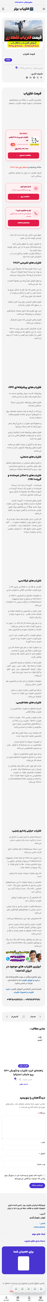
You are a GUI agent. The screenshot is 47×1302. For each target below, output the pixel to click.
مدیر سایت (38, 68)
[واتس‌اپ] (34, 1288)
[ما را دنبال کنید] (23, 192)
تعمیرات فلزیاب (20, 992)
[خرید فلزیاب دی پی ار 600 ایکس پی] (23, 145)
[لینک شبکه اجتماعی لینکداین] (30, 78)
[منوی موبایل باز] (43, 8)
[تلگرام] (28, 1288)
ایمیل (42, 1153)
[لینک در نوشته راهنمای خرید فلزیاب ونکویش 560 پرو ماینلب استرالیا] (23, 1049)
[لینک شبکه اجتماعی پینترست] (34, 78)
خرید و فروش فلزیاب (29, 980)
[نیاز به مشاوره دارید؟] (23, 217)
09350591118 (39, 1227)
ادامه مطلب (23, 1084)
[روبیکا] (16, 1288)
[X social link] (38, 78)
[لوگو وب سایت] (24, 9)
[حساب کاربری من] (3, 8)
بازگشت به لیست (23, 1016)
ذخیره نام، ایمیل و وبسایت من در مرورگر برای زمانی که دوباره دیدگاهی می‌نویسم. (24, 1177)
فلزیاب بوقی (23, 1066)
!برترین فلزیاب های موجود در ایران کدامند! (23, 968)
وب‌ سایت (41, 1164)
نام (43, 1142)
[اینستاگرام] (22, 1288)
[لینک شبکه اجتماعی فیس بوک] (41, 78)
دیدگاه (41, 1113)
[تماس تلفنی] (41, 1288)
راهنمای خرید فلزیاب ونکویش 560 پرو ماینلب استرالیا (23, 1073)
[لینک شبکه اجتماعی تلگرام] (27, 78)
